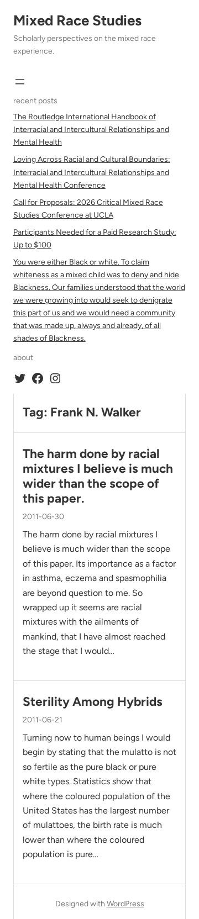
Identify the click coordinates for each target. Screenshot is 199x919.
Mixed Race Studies (77, 20)
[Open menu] (20, 81)
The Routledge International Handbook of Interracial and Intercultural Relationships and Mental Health (91, 129)
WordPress (125, 904)
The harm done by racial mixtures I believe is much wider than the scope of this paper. (98, 476)
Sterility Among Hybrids (93, 701)
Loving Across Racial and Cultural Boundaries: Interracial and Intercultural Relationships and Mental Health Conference (91, 172)
